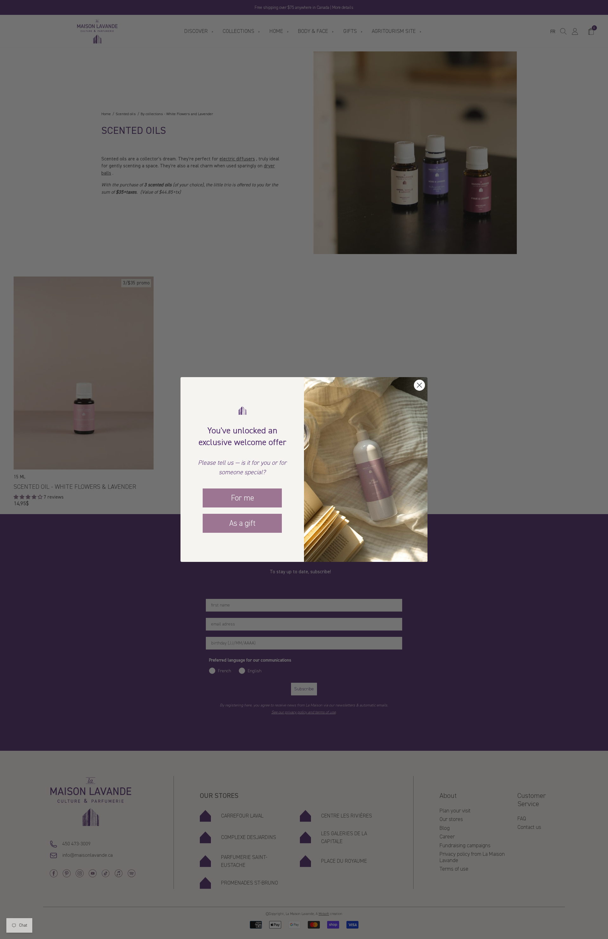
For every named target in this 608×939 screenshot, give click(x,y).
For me (242, 498)
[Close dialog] (419, 385)
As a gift (242, 523)
